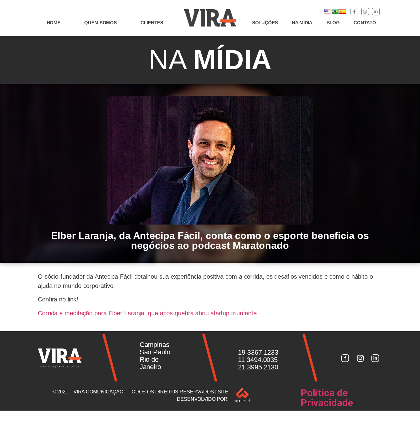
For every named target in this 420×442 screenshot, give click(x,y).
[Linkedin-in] (376, 11)
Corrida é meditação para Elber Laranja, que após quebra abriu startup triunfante (147, 313)
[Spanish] (342, 13)
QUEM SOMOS (100, 22)
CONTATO (365, 22)
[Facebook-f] (354, 11)
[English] (327, 13)
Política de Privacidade (327, 397)
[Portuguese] (335, 13)
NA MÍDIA (302, 22)
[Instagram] (365, 11)
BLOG (333, 22)
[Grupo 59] (375, 358)
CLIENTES (152, 22)
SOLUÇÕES (265, 22)
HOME (54, 22)
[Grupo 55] (345, 358)
